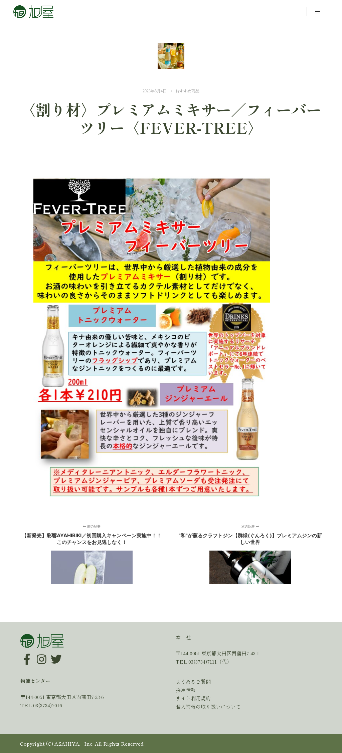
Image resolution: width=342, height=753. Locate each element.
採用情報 (186, 689)
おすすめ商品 (187, 91)
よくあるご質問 (193, 681)
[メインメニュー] (318, 11)
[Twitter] (56, 654)
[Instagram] (41, 654)
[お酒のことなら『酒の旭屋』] (33, 11)
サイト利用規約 (193, 698)
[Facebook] (27, 654)
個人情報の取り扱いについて (208, 706)
